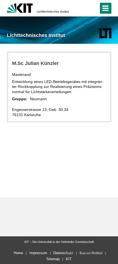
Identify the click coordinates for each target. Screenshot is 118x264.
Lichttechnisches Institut (53, 11)
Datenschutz (63, 253)
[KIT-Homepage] (20, 7)
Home (18, 253)
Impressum (38, 253)
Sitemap (53, 259)
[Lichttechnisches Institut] (105, 33)
